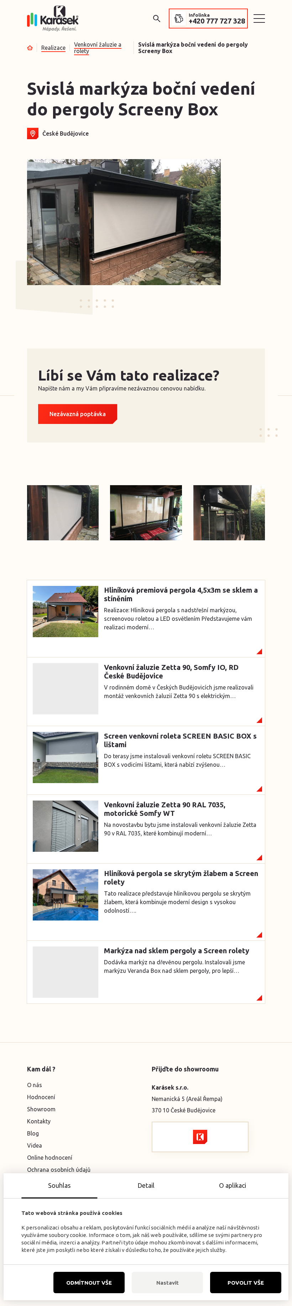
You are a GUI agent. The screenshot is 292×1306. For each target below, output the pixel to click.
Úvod (30, 47)
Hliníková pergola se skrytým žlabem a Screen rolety (181, 877)
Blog (33, 1133)
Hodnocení (41, 1097)
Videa (34, 1145)
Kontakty (39, 1121)
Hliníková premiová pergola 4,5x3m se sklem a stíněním (181, 594)
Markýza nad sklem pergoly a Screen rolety (176, 950)
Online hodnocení (49, 1157)
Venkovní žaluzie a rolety (97, 47)
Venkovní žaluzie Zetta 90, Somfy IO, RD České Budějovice (171, 671)
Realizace (53, 47)
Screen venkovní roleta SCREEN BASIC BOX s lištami (180, 740)
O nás (34, 1085)
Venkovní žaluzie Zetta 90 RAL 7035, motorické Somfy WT (164, 809)
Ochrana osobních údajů (58, 1169)
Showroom (41, 1109)
